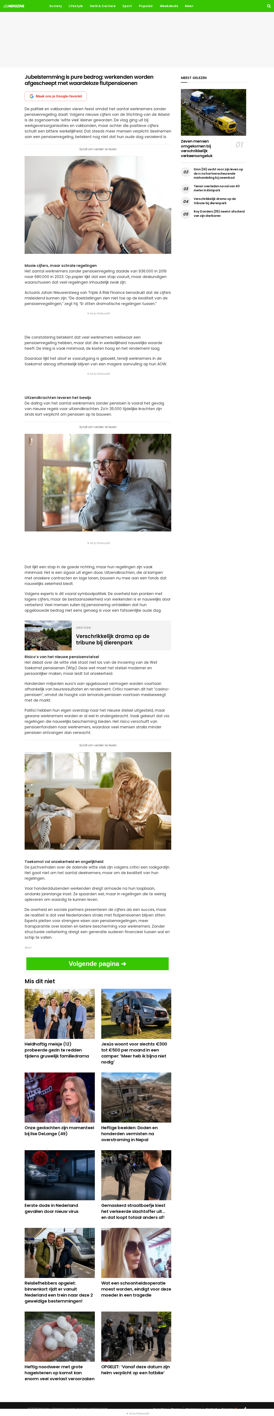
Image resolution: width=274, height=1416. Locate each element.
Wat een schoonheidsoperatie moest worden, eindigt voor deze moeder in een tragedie (136, 1289)
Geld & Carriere (103, 6)
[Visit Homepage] (13, 5)
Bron (28, 948)
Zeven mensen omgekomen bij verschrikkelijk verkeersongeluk (197, 148)
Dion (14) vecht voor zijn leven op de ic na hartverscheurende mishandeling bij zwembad (218, 173)
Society (55, 6)
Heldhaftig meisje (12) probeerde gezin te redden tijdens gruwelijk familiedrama (57, 1050)
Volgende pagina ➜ (97, 963)
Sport (127, 6)
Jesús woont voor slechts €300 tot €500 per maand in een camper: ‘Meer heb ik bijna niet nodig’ (134, 1053)
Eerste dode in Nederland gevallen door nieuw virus (52, 1208)
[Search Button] (269, 6)
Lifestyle (76, 6)
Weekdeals (169, 6)
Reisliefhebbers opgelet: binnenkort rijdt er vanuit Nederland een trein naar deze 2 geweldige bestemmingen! (59, 1292)
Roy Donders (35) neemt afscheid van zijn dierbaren (219, 213)
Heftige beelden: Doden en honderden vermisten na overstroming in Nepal (129, 1134)
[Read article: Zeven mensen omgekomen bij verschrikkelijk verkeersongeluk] (213, 112)
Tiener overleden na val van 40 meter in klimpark (217, 188)
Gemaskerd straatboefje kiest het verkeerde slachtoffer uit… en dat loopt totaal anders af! (133, 1211)
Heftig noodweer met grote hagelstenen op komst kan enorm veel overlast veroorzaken (60, 1373)
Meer (189, 6)
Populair (146, 6)
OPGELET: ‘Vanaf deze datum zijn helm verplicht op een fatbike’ (135, 1370)
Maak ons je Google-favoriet (59, 96)
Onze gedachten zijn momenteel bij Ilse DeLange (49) (59, 1131)
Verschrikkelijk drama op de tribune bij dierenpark (215, 201)
